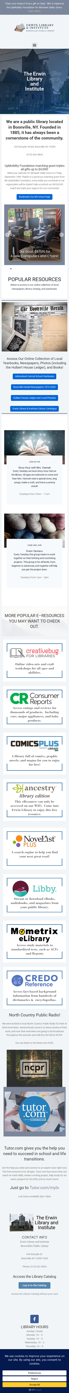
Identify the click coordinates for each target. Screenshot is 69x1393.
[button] (34, 45)
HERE (50, 1043)
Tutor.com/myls (44, 1187)
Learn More (34, 11)
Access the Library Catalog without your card (34, 1294)
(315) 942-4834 (38, 1266)
